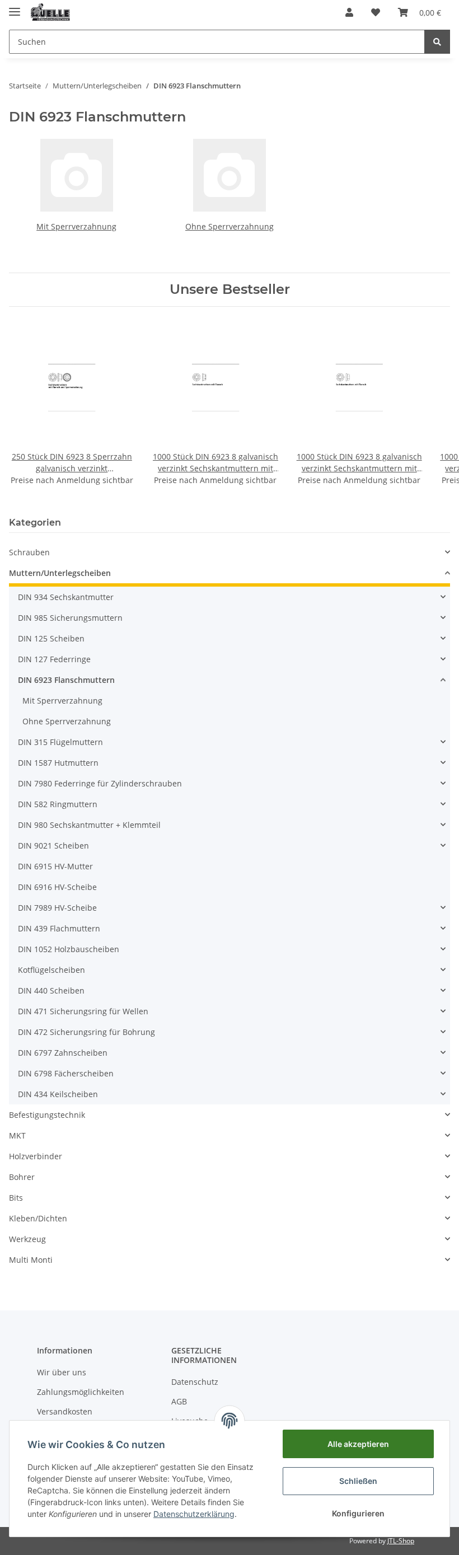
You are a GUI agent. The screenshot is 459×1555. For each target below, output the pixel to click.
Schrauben (29, 552)
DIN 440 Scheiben (51, 990)
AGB (179, 1401)
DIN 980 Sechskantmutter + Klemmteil (89, 824)
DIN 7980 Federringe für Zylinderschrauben (100, 783)
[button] (349, 12)
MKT (17, 1135)
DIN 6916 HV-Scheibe (57, 887)
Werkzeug (27, 1239)
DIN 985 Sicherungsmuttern (70, 617)
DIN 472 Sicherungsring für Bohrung (86, 1032)
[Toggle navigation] (14, 7)
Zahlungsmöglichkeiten (80, 1392)
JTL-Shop (400, 1540)
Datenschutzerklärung (194, 1514)
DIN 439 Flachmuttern (59, 928)
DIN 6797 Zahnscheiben (62, 1052)
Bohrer (22, 1177)
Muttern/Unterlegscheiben (60, 573)
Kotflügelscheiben (51, 969)
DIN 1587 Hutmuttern (58, 762)
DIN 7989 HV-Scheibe (57, 907)
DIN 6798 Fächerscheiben (66, 1073)
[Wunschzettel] (375, 12)
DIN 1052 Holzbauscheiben (68, 949)
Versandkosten (64, 1411)
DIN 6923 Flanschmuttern (66, 680)
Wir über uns (61, 1372)
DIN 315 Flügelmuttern (60, 742)
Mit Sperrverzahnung (76, 226)
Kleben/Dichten (38, 1218)
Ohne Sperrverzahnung (229, 226)
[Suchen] (437, 42)
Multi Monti (31, 1259)
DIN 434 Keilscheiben (58, 1094)
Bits (16, 1197)
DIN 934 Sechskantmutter (66, 597)
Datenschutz (194, 1381)
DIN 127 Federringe (54, 659)
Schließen (358, 1481)
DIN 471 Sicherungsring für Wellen (83, 1011)
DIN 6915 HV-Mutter (55, 866)
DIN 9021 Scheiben (53, 845)
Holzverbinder (35, 1156)
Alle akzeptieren (358, 1444)
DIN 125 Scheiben (51, 638)
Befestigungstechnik (47, 1114)
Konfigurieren (358, 1513)
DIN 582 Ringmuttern (57, 804)
